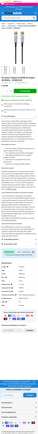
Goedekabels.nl (11, 432)
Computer (11, 23)
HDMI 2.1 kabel (11, 189)
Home (3, 23)
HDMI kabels (12, 26)
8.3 (29, 381)
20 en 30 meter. (11, 220)
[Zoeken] (34, 18)
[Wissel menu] (2, 13)
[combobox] (19, 18)
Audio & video (20, 23)
